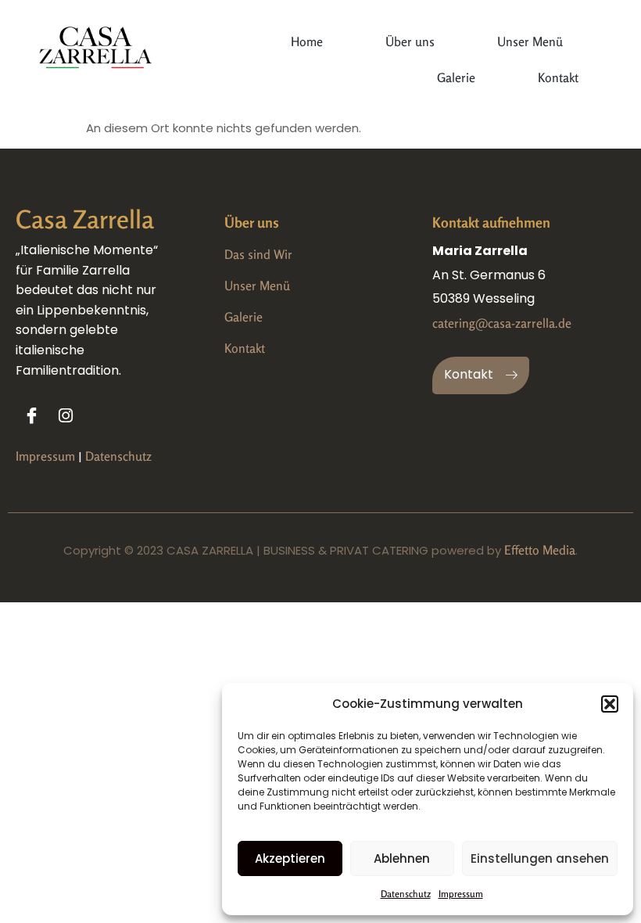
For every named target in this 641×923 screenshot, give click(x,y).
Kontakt (558, 77)
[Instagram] (65, 415)
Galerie (456, 77)
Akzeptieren (290, 858)
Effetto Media (539, 550)
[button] (610, 704)
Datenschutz (406, 894)
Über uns (410, 41)
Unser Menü (530, 41)
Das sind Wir (258, 254)
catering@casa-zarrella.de (501, 323)
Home (307, 41)
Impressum (461, 894)
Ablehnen (402, 858)
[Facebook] (31, 415)
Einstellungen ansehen (540, 858)
